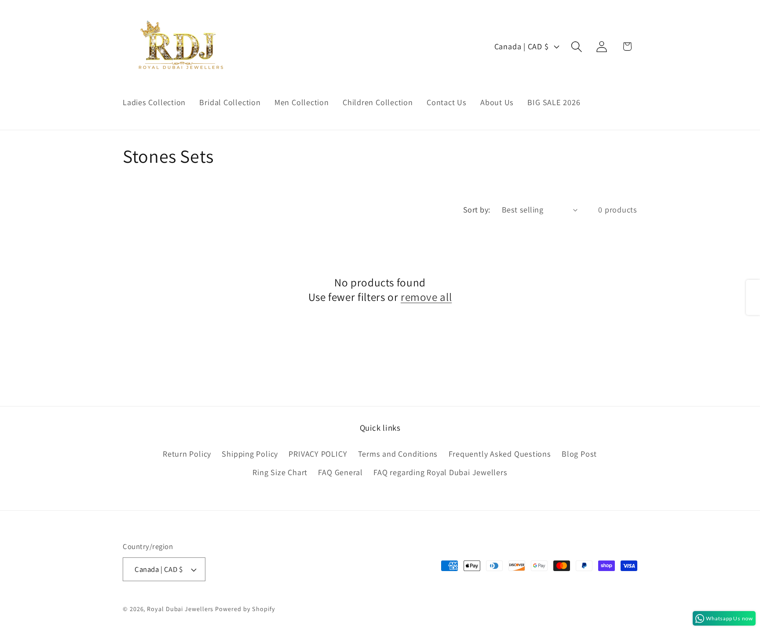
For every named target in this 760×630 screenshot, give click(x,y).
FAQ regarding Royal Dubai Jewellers (440, 472)
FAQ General (340, 472)
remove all (426, 297)
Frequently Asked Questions (500, 453)
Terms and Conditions (398, 453)
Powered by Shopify (245, 608)
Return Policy (187, 453)
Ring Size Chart (279, 472)
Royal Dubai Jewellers (180, 608)
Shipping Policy (250, 453)
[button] (576, 46)
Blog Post (579, 453)
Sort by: (476, 209)
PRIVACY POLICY (318, 453)
